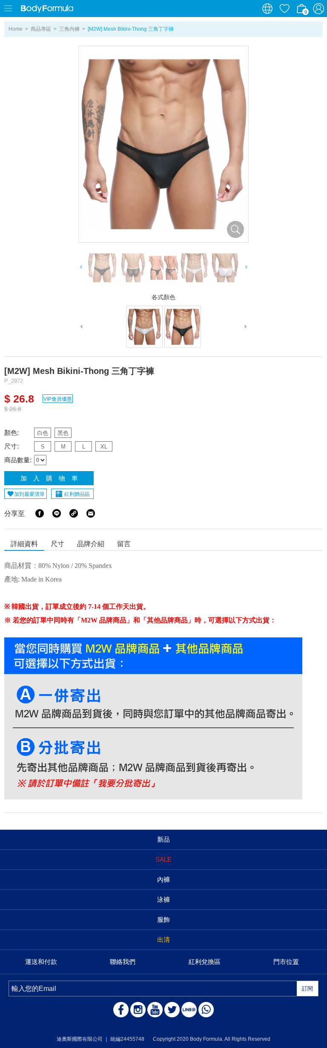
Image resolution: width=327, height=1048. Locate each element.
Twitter (172, 1009)
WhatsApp (206, 1009)
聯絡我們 (122, 961)
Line (56, 513)
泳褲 (163, 899)
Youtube (155, 1009)
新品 (163, 839)
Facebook (39, 513)
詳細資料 (24, 543)
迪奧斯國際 (47, 8)
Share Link (73, 513)
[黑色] (182, 327)
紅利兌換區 (205, 961)
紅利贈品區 (77, 494)
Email (90, 513)
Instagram (138, 1009)
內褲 (163, 879)
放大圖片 (235, 229)
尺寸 (57, 543)
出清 (163, 939)
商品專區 (41, 29)
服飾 (163, 919)
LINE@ (189, 1009)
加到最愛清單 (29, 494)
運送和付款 (41, 961)
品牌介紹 (90, 543)
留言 (124, 543)
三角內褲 (69, 29)
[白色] (144, 327)
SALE (163, 859)
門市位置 (286, 961)
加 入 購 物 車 (49, 478)
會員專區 (318, 8)
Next (246, 268)
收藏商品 (284, 8)
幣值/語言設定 (267, 8)
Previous (81, 268)
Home (16, 29)
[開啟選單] (8, 8)
